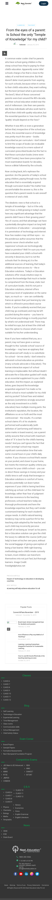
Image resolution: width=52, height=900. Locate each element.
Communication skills (10, 727)
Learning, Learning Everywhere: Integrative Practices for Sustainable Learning (30, 646)
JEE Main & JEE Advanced (12, 765)
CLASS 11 (6, 697)
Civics (16, 811)
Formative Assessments (11, 751)
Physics (5, 807)
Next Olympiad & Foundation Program (16, 754)
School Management (10, 730)
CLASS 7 (5, 684)
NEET (4, 768)
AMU (27, 768)
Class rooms (7, 724)
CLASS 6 (5, 681)
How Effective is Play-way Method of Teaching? (31, 636)
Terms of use (21, 885)
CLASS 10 (6, 694)
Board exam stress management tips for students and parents (31, 623)
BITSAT (28, 775)
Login (43, 3)
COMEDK (5, 781)
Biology (5, 813)
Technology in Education (11, 714)
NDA (27, 765)
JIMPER (5, 778)
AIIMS (4, 772)
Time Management (9, 721)
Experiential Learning (10, 717)
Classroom (21, 25)
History (17, 805)
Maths (4, 816)
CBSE (4, 831)
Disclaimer (45, 885)
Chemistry (6, 810)
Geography (6, 820)
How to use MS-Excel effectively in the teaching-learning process (31, 657)
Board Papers (7, 745)
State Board (6, 837)
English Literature (21, 817)
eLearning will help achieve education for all (23, 588)
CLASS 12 (6, 700)
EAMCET (28, 772)
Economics (18, 808)
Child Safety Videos (9, 733)
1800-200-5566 (23, 857)
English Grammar (20, 814)
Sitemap (12, 885)
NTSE (4, 775)
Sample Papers (8, 748)
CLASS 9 (5, 690)
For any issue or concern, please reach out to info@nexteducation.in (26, 866)
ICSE (4, 834)
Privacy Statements (33, 885)
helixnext (22, 45)
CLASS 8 (5, 687)
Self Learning (7, 711)
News (6, 885)
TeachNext (31, 25)
